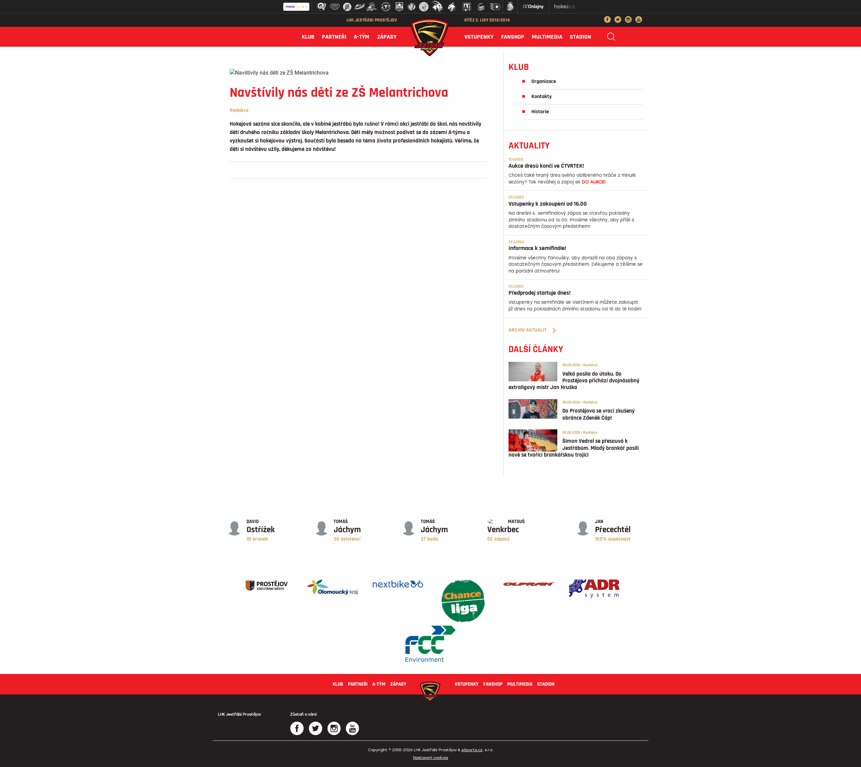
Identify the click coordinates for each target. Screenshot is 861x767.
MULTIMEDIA (547, 37)
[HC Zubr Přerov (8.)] (412, 6)
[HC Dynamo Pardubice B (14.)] (495, 6)
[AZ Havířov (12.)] (466, 6)
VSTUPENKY (478, 37)
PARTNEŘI (334, 37)
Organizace (543, 81)
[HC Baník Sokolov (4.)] (359, 6)
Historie (540, 111)
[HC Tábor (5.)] (371, 6)
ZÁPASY (387, 37)
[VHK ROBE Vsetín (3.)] (347, 6)
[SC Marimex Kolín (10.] (437, 6)
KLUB (308, 37)
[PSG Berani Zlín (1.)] (321, 6)
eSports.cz (471, 750)
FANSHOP (512, 37)
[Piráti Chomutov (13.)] (481, 6)
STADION (580, 37)
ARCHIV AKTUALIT (528, 330)
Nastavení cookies (430, 758)
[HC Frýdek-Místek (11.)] (452, 6)
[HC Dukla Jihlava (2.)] (335, 6)
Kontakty (541, 96)
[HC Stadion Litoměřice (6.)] (385, 6)
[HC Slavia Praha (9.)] (424, 6)
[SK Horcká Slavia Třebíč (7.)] (399, 6)
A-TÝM (361, 37)
